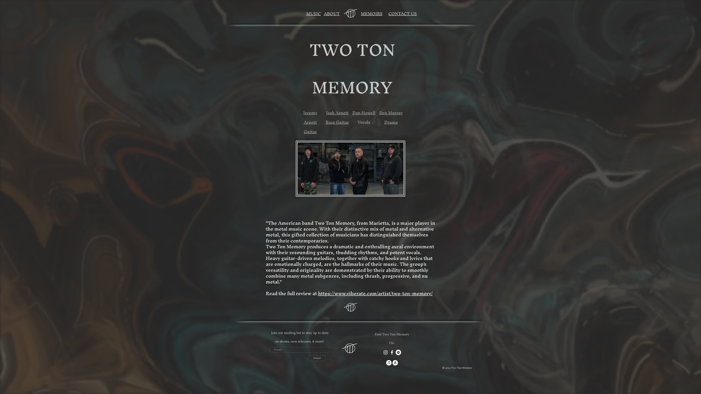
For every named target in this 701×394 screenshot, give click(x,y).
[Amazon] (395, 363)
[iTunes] (389, 363)
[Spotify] (398, 352)
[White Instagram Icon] (385, 352)
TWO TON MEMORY (352, 68)
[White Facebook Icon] (392, 352)
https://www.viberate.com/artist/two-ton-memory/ (375, 293)
